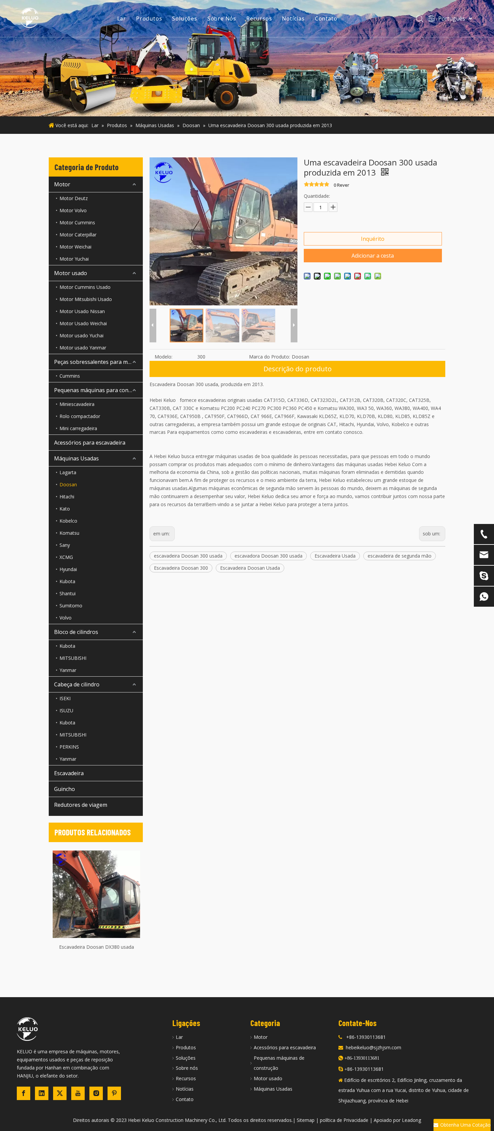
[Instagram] (96, 1093)
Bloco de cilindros (76, 632)
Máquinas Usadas (76, 458)
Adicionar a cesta (373, 255)
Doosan (68, 484)
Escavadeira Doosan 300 (181, 568)
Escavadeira (69, 773)
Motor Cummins (77, 222)
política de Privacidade (344, 1120)
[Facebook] (23, 1093)
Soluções (184, 18)
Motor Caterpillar (77, 234)
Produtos (149, 18)
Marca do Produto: (269, 356)
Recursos (259, 18)
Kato (64, 508)
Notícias (293, 18)
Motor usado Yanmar (82, 347)
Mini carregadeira (78, 428)
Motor (62, 184)
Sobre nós (187, 1068)
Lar (121, 18)
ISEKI (65, 698)
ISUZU (66, 710)
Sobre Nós (221, 18)
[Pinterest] (114, 1093)
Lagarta (67, 472)
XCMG (66, 557)
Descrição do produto (297, 368)
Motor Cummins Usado (85, 287)
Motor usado (70, 273)
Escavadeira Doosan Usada (250, 568)
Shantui (67, 593)
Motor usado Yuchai (81, 335)
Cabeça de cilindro (76, 684)
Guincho (64, 789)
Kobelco (68, 521)
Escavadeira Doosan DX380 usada (95, 947)
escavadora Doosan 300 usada (268, 556)
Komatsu (69, 533)
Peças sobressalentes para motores (98, 362)
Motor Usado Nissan (82, 311)
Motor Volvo (73, 210)
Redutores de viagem (80, 804)
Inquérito (372, 238)
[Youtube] (78, 1093)
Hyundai (68, 569)
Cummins (69, 376)
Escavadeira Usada (335, 556)
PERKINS (69, 747)
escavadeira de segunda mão (399, 556)
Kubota (67, 581)
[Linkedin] (41, 1093)
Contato (326, 18)
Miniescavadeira (76, 404)
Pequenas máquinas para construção (98, 390)
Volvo (65, 617)
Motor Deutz (73, 198)
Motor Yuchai (74, 259)
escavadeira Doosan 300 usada (188, 556)
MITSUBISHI (72, 658)
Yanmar (67, 670)
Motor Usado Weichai (83, 323)
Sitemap (306, 1120)
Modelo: (163, 356)
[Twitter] (60, 1093)
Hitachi (66, 496)
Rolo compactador (79, 416)
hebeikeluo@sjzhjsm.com (373, 1047)
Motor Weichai (75, 246)
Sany (64, 545)
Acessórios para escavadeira (89, 442)
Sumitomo (70, 605)
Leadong (411, 1120)
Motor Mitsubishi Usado (85, 299)
